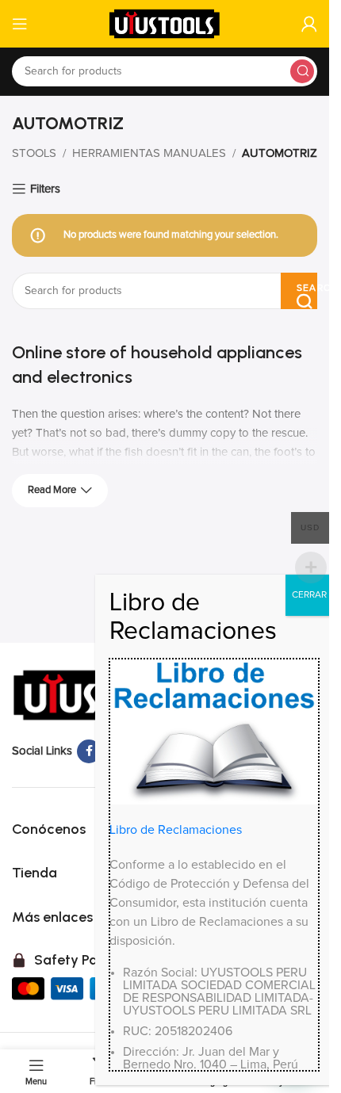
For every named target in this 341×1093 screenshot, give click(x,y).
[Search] (302, 71)
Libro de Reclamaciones (175, 830)
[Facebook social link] (89, 751)
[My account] (309, 24)
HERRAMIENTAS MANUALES (149, 153)
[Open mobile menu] (20, 24)
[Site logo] (164, 23)
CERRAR (309, 595)
